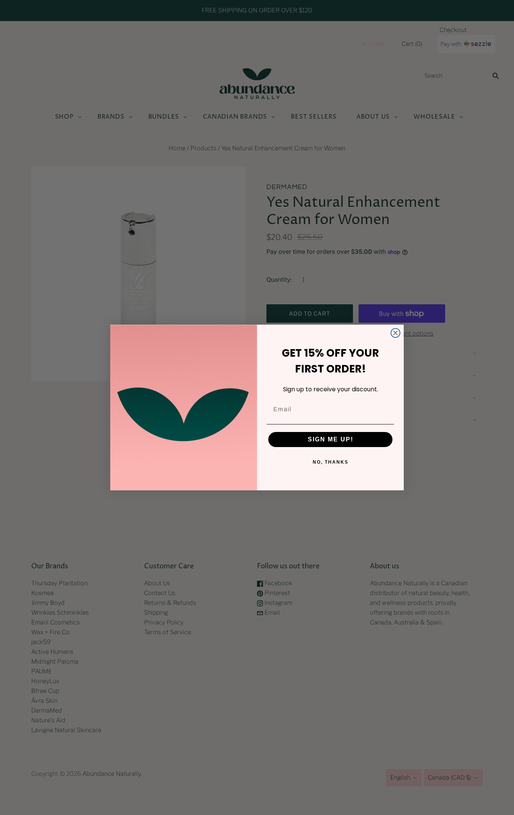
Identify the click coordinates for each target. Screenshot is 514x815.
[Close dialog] (395, 332)
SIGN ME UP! (330, 439)
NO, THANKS (330, 462)
